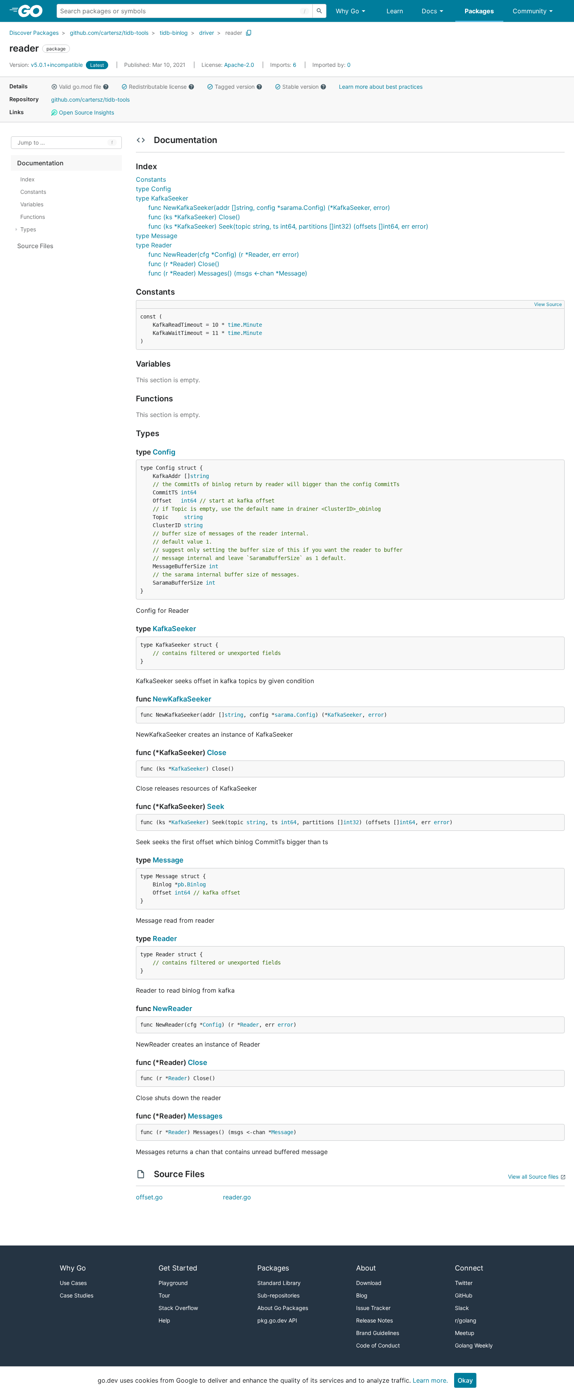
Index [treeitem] (27, 179)
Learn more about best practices (380, 86)
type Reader (154, 245)
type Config (153, 189)
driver (206, 32)
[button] (54, 87)
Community (530, 11)
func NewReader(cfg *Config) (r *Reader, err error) (223, 254)
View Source (548, 304)
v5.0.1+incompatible (46, 64)
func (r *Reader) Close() (183, 264)
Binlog (196, 884)
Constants (151, 179)
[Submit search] (319, 11)
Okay (465, 1380)
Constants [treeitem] (33, 191)
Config (164, 452)
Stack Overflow (178, 1308)
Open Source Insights (85, 112)
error (376, 715)
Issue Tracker (373, 1308)
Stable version (300, 86)
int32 (351, 822)
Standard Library (279, 1282)
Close (216, 752)
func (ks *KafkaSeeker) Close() (194, 217)
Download (368, 1282)
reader (233, 32)
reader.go (237, 1197)
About (366, 1268)
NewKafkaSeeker (182, 699)
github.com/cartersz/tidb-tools (109, 32)
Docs (429, 11)
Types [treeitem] (28, 229)
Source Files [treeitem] (35, 246)
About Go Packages (282, 1308)
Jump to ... (31, 143)
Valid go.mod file (80, 86)
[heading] (33, 11)
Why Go (347, 11)
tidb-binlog (174, 32)
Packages (479, 11)
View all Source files (533, 1176)
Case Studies (76, 1295)
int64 (188, 492)
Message (168, 860)
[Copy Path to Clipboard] (248, 32)
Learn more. (430, 1380)
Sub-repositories (278, 1295)
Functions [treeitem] (32, 216)
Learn (395, 11)
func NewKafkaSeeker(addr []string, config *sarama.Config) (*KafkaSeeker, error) (269, 207)
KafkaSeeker (174, 629)
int (213, 566)
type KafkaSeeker (162, 198)
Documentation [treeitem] (40, 163)
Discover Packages (34, 32)
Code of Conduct (378, 1345)
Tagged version (234, 86)
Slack (462, 1308)
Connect (469, 1268)
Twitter (463, 1282)
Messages (205, 1116)
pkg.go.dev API (277, 1320)
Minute (252, 325)
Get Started (178, 1268)
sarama (284, 715)
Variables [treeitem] (31, 204)
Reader (165, 938)
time (234, 325)
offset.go (149, 1197)
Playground (173, 1282)
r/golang (465, 1320)
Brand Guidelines (377, 1333)
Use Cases (73, 1282)
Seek (215, 806)
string (199, 476)
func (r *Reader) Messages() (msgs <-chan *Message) (227, 273)
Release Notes (374, 1320)
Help (164, 1320)
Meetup (464, 1333)
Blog (361, 1295)
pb (181, 884)
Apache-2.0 (239, 64)
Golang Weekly (474, 1345)
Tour (164, 1295)
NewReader (172, 1008)
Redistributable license (157, 86)
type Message (156, 236)
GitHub (463, 1295)
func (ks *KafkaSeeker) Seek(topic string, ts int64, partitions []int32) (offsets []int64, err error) (288, 226)
